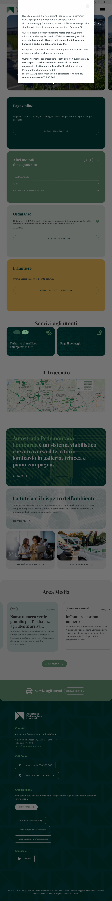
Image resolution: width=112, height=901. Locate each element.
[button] (53, 83)
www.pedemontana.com (43, 73)
